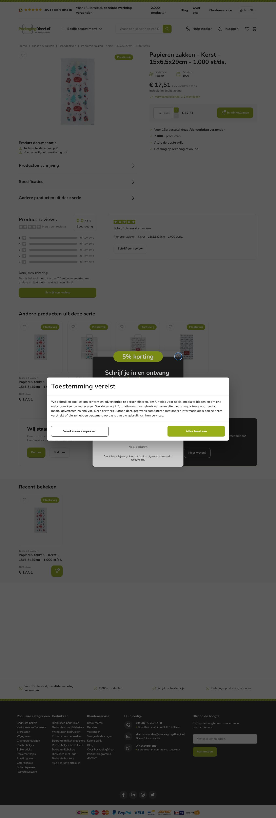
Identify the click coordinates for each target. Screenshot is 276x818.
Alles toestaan (196, 431)
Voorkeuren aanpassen (79, 431)
